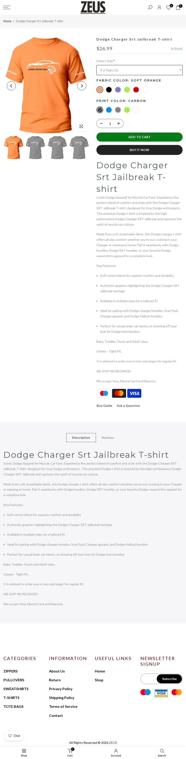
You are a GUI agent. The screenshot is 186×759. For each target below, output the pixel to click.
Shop (99, 680)
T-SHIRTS (11, 697)
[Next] (81, 85)
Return (55, 680)
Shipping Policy (61, 697)
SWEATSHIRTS (16, 689)
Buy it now (139, 150)
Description (81, 437)
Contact (56, 715)
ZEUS (113, 743)
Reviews (108, 437)
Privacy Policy (61, 689)
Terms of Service (63, 706)
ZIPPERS (10, 671)
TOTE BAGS (13, 706)
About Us (57, 671)
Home (7, 21)
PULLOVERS (13, 680)
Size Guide (104, 405)
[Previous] (11, 85)
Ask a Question (128, 405)
